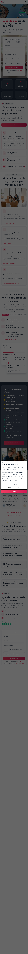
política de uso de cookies (15, 476)
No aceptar (14, 484)
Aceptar (14, 491)
